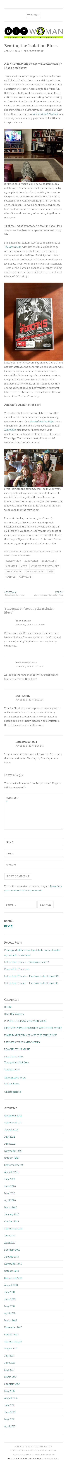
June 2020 (10, 1186)
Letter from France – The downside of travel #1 (31, 983)
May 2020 (9, 1193)
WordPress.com (47, 1450)
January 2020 (11, 1214)
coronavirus (13, 561)
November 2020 (13, 1150)
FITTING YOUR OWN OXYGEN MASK (25, 1021)
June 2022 (10, 1143)
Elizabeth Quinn (34, 51)
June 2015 (9, 1412)
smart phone (13, 571)
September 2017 (13, 1341)
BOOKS (8, 1006)
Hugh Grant (48, 561)
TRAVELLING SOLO (15, 1077)
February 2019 (12, 1249)
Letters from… (12, 1083)
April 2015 (9, 1426)
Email (10, 853)
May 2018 (9, 1306)
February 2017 (12, 1383)
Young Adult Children (16, 1062)
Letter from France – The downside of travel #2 (31, 976)
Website (11, 865)
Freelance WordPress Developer (25, 1458)
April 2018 (9, 1313)
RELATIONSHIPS (22, 555)
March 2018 (10, 1320)
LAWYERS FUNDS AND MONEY (22, 1042)
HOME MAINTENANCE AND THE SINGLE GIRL (30, 1035)
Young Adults (12, 1069)
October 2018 (11, 1270)
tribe (50, 571)
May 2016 (9, 1390)
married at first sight (45, 566)
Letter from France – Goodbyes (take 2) (26, 961)
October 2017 (11, 1334)
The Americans (12, 246)
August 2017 (11, 1348)
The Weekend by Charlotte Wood (48, 593)
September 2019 (13, 1228)
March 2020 (10, 1207)
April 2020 (10, 1200)
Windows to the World (14, 593)
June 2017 (9, 1362)
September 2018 (13, 1277)
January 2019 (11, 1256)
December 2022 (13, 1115)
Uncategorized (12, 1091)
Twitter (10, 577)
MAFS (24, 566)
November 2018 (13, 1263)
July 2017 (9, 1355)
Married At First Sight (41, 421)
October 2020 (11, 1157)
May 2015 (9, 1419)
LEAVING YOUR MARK (17, 1049)
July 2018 (9, 1291)
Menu (35, 15)
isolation (11, 566)
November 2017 (13, 1327)
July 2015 (9, 1405)
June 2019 (9, 1235)
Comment (12, 800)
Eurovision (10, 429)
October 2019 (11, 1221)
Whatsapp (25, 577)
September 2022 (13, 1122)
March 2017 (10, 1376)
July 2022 (9, 1136)
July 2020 (9, 1179)
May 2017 (9, 1369)
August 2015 (11, 1397)
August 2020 (11, 1172)
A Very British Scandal (45, 113)
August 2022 (11, 1129)
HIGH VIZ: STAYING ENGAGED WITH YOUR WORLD (33, 1028)
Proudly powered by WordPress (33, 1446)
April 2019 (9, 1242)
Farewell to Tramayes (16, 968)
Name (9, 842)
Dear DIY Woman (14, 1013)
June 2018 (9, 1299)
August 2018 (11, 1284)
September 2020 (13, 1164)
